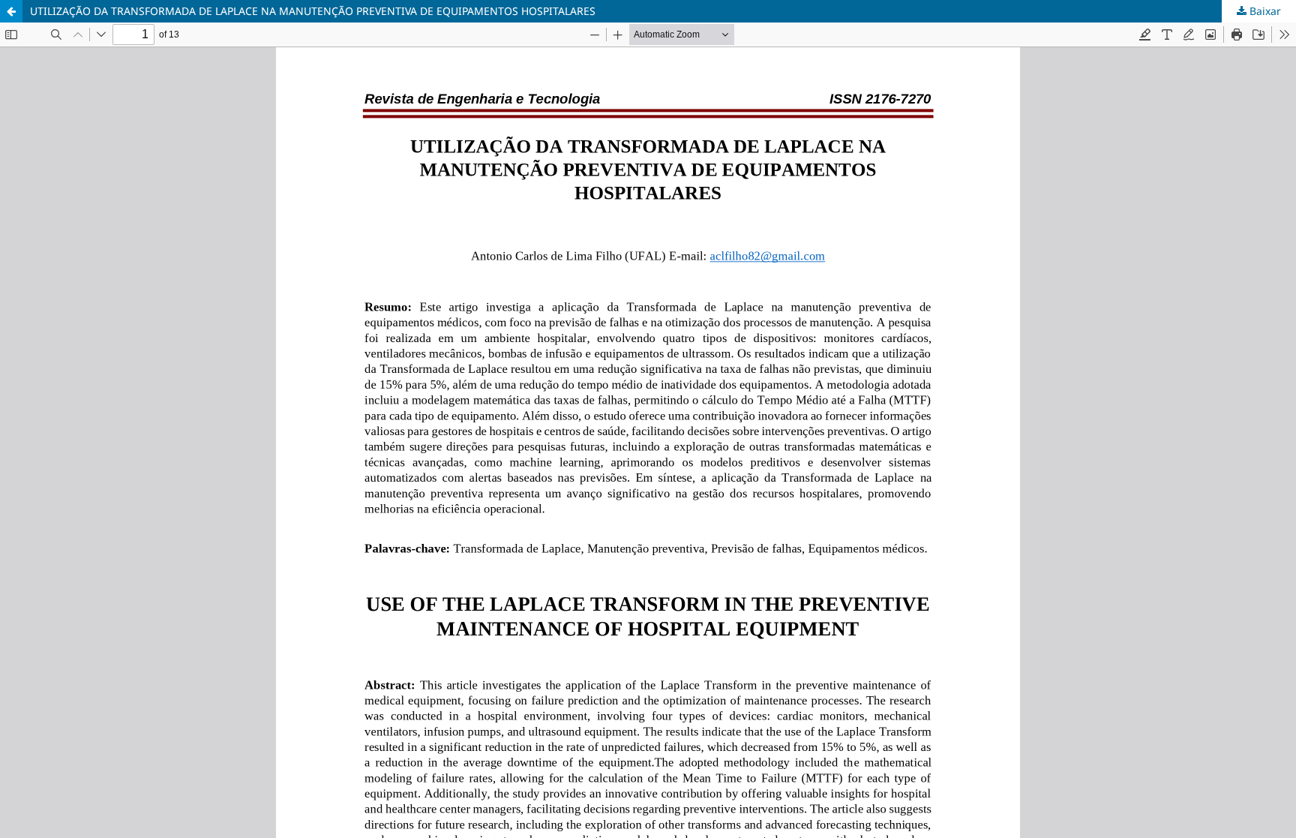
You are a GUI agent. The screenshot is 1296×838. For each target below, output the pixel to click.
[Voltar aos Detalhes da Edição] (11, 11)
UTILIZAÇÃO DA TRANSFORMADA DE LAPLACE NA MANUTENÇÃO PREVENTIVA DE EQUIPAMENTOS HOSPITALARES (313, 11)
